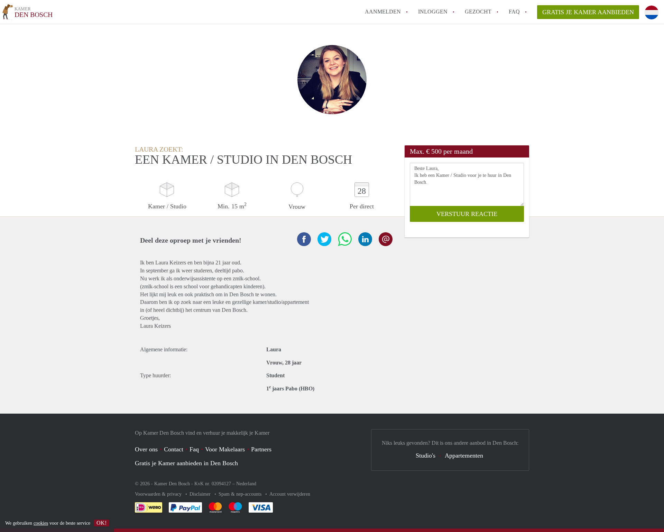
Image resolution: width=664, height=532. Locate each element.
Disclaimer (201, 494)
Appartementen (464, 455)
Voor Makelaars (225, 449)
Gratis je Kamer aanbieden (588, 12)
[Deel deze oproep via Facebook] (304, 239)
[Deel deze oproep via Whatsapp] (345, 239)
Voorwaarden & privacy (159, 494)
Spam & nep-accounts (241, 494)
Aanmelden (383, 12)
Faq (194, 449)
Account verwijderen (289, 494)
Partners (261, 449)
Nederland (246, 483)
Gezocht (478, 12)
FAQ (514, 12)
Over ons (146, 449)
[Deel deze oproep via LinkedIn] (365, 239)
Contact (173, 449)
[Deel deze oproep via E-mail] (386, 239)
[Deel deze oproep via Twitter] (324, 239)
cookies (41, 523)
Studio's (425, 455)
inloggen (433, 12)
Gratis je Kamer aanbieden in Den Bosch (186, 463)
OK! (101, 523)
